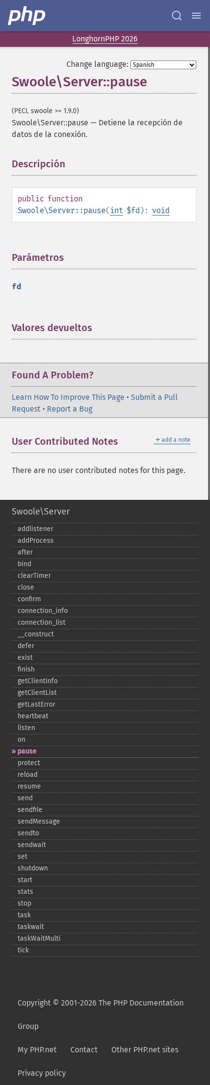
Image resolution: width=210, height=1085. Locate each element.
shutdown (33, 868)
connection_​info (43, 611)
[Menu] (196, 15)
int (116, 210)
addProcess (36, 540)
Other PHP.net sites (144, 1049)
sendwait (32, 845)
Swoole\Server (41, 511)
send (25, 798)
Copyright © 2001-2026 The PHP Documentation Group (101, 1014)
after (25, 552)
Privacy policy (42, 1073)
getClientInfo (38, 681)
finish (26, 669)
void (160, 210)
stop (24, 903)
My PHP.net (37, 1049)
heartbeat (33, 716)
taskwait (31, 927)
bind (24, 564)
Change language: (97, 64)
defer (26, 646)
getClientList (37, 693)
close (26, 587)
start (25, 880)
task (24, 915)
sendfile (30, 810)
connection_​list (41, 622)
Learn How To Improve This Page (68, 397)
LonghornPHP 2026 (105, 38)
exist (25, 657)
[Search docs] (177, 15)
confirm (29, 599)
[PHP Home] (27, 15)
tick (23, 950)
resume (29, 786)
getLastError (36, 704)
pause (27, 751)
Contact (84, 1049)
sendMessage (39, 821)
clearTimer (34, 576)
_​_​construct (36, 634)
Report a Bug (69, 409)
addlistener (35, 529)
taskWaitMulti (39, 938)
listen (26, 728)
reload (28, 774)
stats (25, 892)
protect (29, 763)
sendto (28, 833)
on (21, 739)
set (22, 856)
